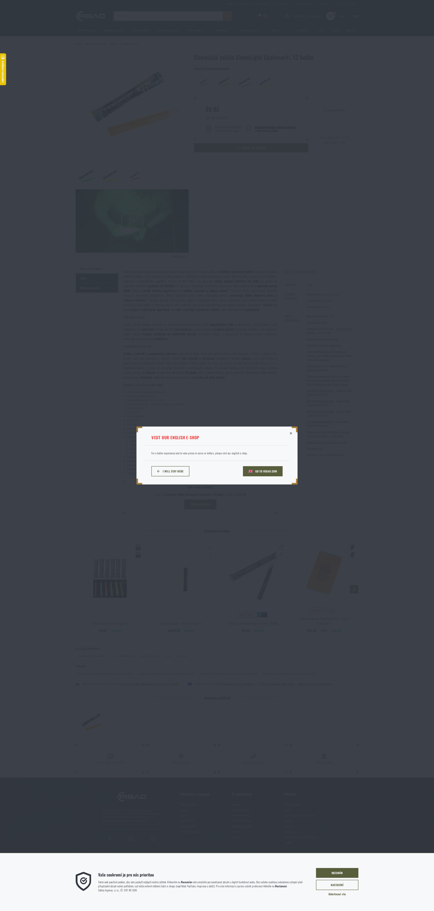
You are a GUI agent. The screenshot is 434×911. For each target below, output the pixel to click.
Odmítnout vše (337, 894)
